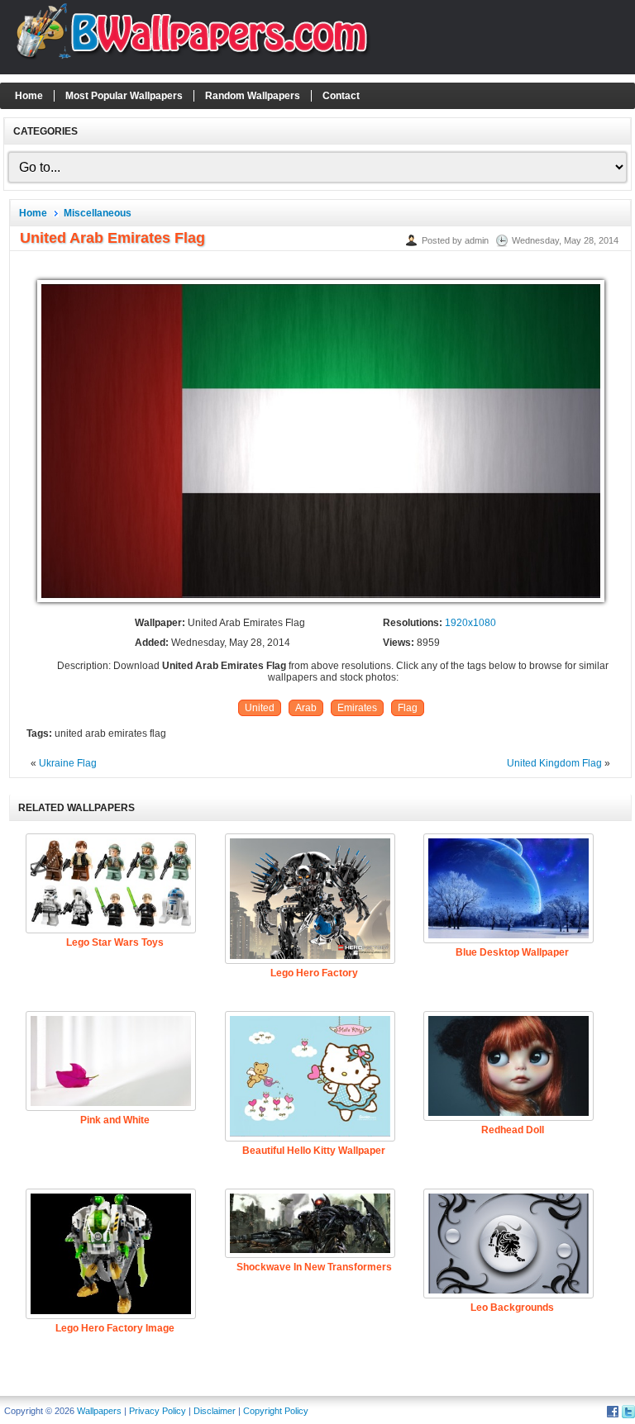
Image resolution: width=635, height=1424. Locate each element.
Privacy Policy (157, 1411)
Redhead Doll (512, 1130)
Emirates (357, 708)
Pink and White (115, 1120)
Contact (341, 96)
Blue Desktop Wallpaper (512, 952)
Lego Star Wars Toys (115, 942)
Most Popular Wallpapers (124, 96)
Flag (408, 708)
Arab (306, 708)
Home (29, 96)
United (260, 708)
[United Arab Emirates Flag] (320, 603)
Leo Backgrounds (512, 1307)
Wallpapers (99, 1411)
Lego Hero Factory (314, 973)
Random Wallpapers (252, 96)
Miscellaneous (97, 213)
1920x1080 (470, 623)
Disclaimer (214, 1411)
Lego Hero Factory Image (114, 1328)
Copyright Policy (275, 1411)
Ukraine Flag (68, 763)
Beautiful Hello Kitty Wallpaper (313, 1150)
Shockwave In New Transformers (314, 1267)
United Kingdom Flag (554, 763)
